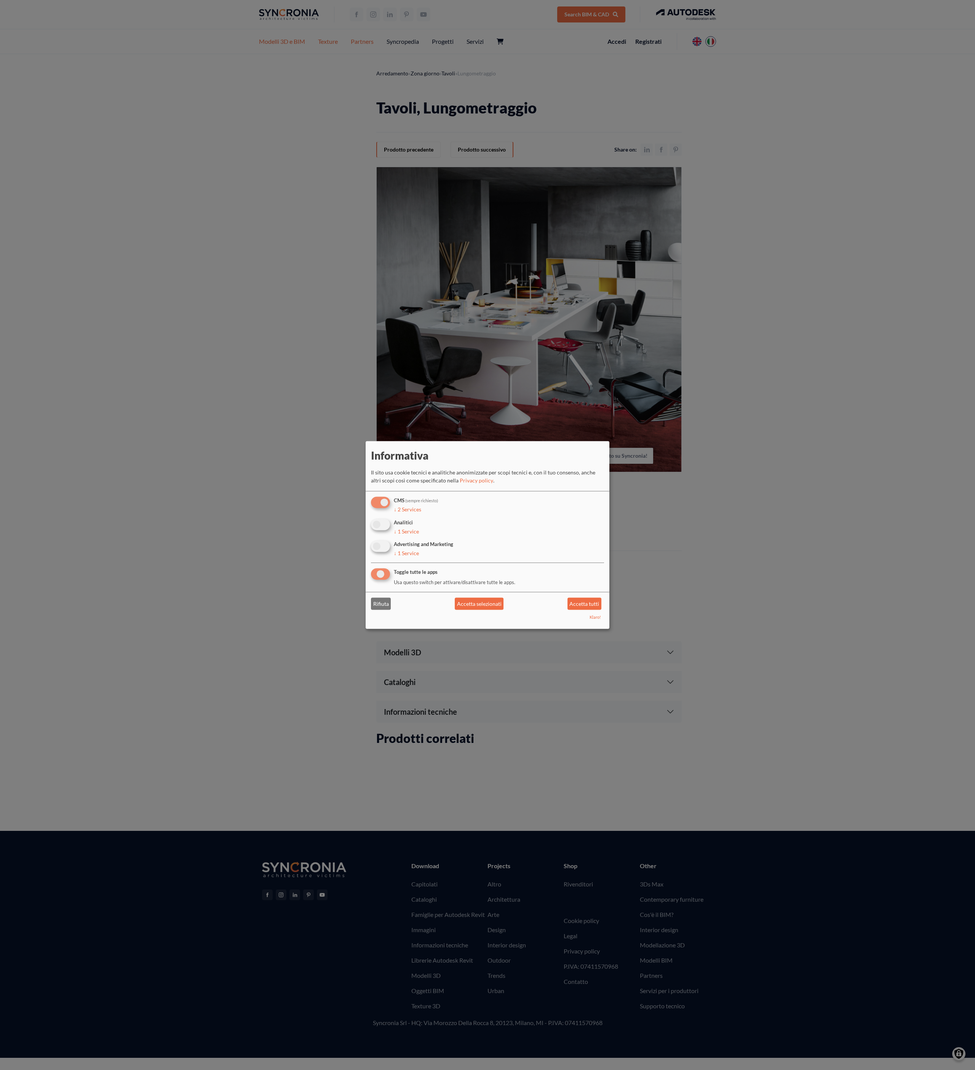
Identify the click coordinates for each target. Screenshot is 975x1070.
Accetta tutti (584, 603)
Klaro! (595, 617)
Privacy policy (476, 480)
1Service (406, 531)
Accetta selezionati (479, 603)
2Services (407, 509)
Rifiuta (381, 603)
